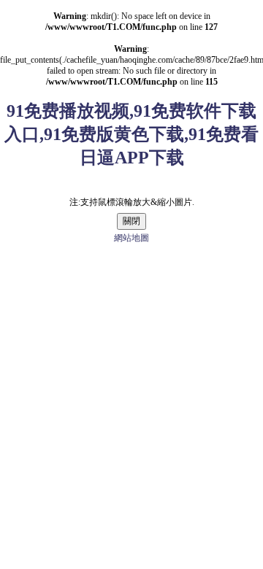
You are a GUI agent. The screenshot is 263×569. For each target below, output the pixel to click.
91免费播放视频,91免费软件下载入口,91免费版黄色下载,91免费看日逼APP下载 (131, 134)
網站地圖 (131, 238)
